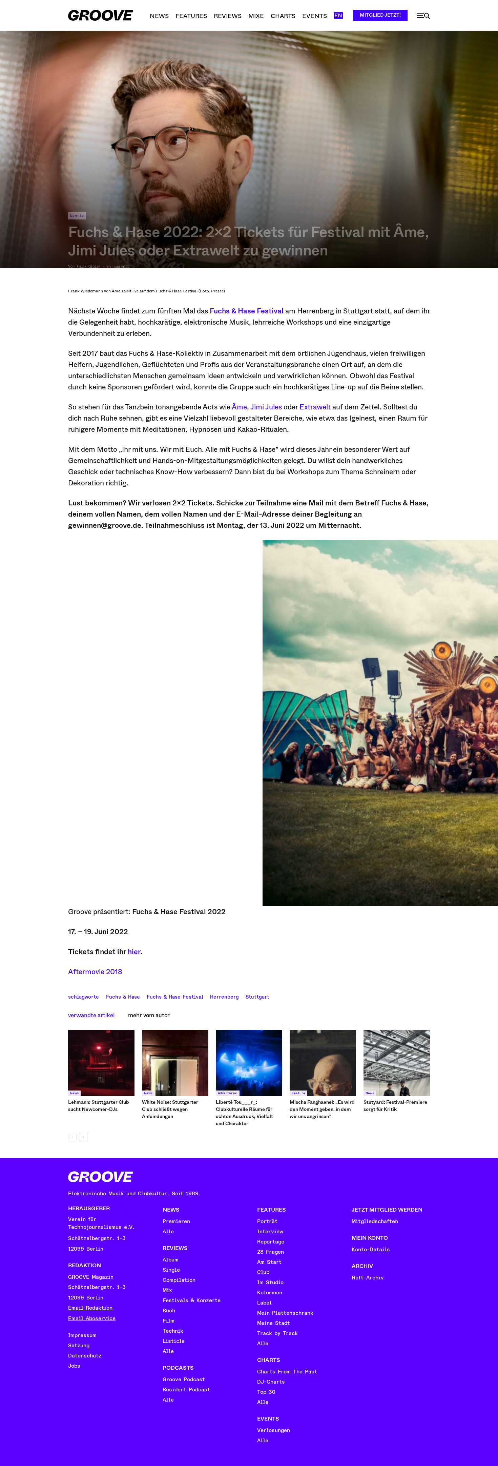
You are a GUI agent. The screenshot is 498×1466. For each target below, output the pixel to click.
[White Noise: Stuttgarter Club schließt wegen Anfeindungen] (175, 1063)
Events (77, 215)
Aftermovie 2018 (95, 972)
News (74, 1093)
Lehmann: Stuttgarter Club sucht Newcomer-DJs (98, 1106)
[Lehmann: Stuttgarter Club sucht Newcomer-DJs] (101, 1063)
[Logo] (100, 15)
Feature (298, 1093)
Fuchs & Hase (123, 996)
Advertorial (227, 1093)
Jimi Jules (266, 407)
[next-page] (83, 1137)
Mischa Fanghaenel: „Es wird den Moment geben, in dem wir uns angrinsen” (322, 1109)
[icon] (423, 15)
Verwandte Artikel (91, 1015)
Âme (239, 407)
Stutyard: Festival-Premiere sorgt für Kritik (395, 1106)
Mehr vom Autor (149, 1015)
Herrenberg (224, 996)
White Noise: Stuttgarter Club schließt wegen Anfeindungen (170, 1109)
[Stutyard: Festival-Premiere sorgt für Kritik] (397, 1063)
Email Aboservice (92, 1318)
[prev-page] (72, 1137)
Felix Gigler (88, 266)
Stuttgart (257, 996)
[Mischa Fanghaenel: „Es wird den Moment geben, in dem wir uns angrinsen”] (323, 1063)
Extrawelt (315, 407)
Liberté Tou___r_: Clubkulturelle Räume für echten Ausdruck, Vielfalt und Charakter (244, 1113)
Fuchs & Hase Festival (247, 311)
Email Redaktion (90, 1308)
